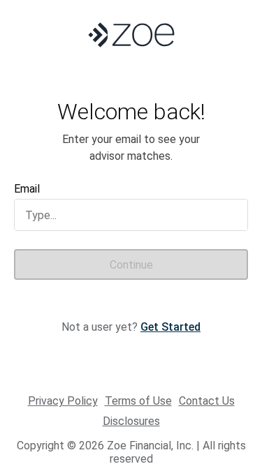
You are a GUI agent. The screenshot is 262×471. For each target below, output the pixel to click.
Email (27, 189)
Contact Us (207, 401)
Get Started (170, 327)
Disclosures (131, 421)
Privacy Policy (63, 401)
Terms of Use (138, 401)
